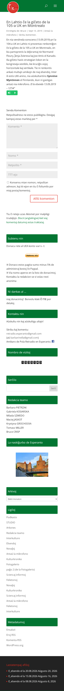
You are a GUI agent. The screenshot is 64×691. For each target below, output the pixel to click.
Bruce (23, 30)
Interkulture (13, 538)
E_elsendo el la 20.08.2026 (22, 671)
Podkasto (11, 517)
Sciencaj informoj (16, 574)
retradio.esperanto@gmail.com (24, 333)
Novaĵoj (10, 548)
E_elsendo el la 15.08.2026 (22, 676)
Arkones (11, 527)
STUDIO (10, 522)
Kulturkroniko (14, 559)
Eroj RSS (11, 635)
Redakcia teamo (15, 533)
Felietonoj (11, 580)
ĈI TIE (43, 299)
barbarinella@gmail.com (24, 337)
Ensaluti (10, 629)
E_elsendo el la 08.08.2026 (22, 681)
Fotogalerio (12, 564)
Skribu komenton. (27, 34)
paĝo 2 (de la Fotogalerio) (20, 569)
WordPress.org (14, 645)
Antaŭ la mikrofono (17, 553)
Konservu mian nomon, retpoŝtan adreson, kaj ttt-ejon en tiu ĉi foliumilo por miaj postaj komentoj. (29, 186)
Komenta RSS (13, 640)
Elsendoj (11, 543)
